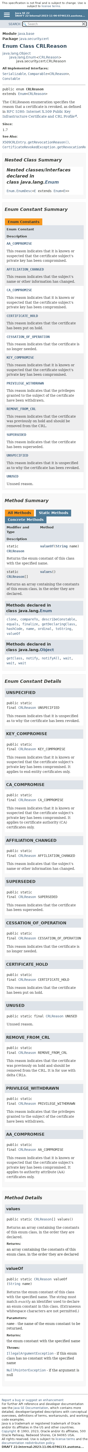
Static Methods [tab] (53, 513)
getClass (14, 658)
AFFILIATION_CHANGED (25, 269)
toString (63, 629)
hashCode (14, 629)
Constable (11, 79)
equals (12, 624)
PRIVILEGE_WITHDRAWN (25, 383)
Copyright (9, 1431)
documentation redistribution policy (28, 1443)
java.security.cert (34, 39)
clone (11, 619)
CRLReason (49, 57)
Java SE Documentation (30, 1408)
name (30, 629)
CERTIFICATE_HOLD (22, 316)
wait (67, 658)
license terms (51, 6)
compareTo (29, 619)
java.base (26, 34)
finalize (30, 624)
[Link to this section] (65, 159)
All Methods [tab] (19, 513)
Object (47, 649)
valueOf (47, 546)
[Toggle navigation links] (6, 15)
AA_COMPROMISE (19, 243)
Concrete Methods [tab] (26, 520)
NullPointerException (26, 1370)
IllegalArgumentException (30, 1353)
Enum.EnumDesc (19, 191)
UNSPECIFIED (17, 455)
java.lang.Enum (22, 57)
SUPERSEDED (16, 435)
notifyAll (50, 658)
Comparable (37, 74)
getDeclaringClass (58, 624)
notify (32, 658)
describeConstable (58, 619)
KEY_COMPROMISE (20, 357)
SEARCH (14, 24)
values (46, 572)
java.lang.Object (16, 53)
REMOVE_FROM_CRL (21, 409)
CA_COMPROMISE (19, 290)
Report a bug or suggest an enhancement (33, 1400)
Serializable (14, 74)
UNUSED (12, 476)
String (61, 546)
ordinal (45, 629)
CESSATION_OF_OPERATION (28, 337)
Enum (22, 94)
